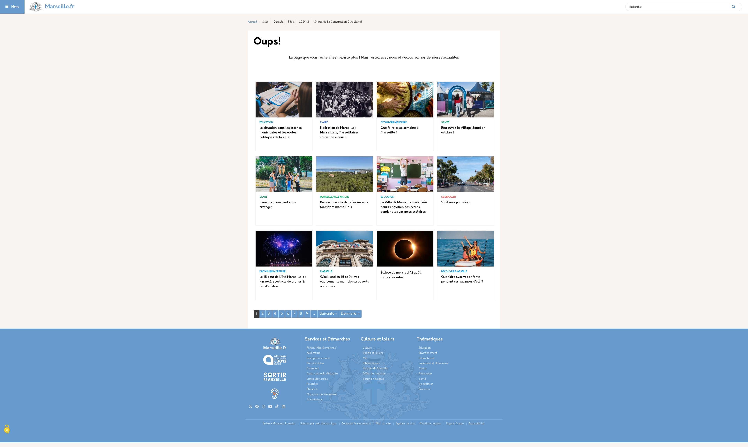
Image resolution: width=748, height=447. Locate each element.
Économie (424, 389)
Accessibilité (476, 423)
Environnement (428, 353)
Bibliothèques (371, 363)
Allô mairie (313, 353)
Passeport (313, 368)
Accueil (252, 21)
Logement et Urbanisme (433, 363)
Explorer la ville (405, 423)
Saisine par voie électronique (318, 423)
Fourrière (312, 384)
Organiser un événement (322, 394)
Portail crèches (315, 363)
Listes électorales (317, 379)
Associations (315, 399)
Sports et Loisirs (373, 353)
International (426, 358)
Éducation (425, 348)
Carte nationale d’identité (322, 373)
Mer (365, 358)
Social (422, 368)
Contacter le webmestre (356, 423)
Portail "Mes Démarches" (322, 348)
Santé (422, 379)
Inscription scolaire (318, 358)
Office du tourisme (374, 373)
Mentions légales (430, 423)
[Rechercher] (736, 4)
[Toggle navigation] (6, 7)
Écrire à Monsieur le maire (279, 423)
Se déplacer (426, 384)
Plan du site (383, 423)
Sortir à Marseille (373, 379)
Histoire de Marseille (375, 368)
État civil (312, 389)
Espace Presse (455, 423)
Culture (367, 348)
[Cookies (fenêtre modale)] (7, 429)
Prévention (425, 373)
